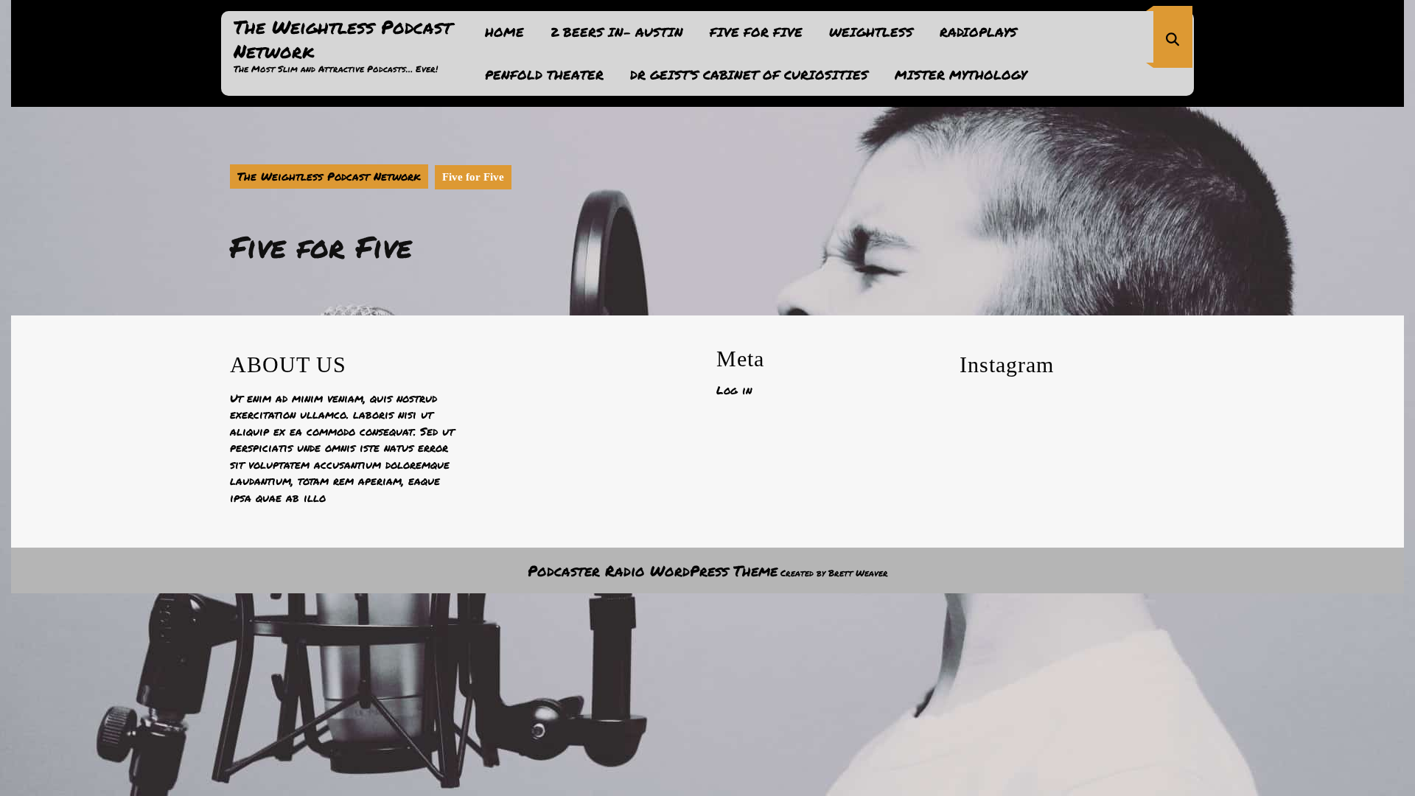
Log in (734, 390)
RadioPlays (978, 32)
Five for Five (756, 32)
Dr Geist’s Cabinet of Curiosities (749, 74)
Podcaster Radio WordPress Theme (653, 570)
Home (504, 32)
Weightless (871, 32)
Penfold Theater (544, 74)
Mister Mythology (961, 74)
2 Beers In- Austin (617, 32)
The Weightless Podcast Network (343, 38)
